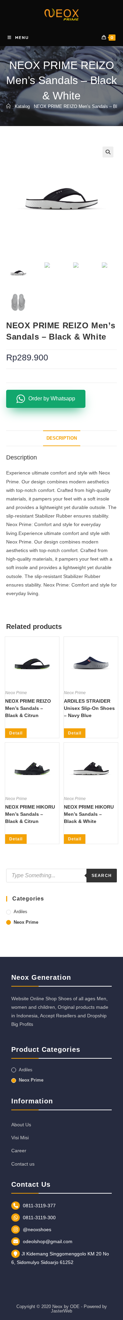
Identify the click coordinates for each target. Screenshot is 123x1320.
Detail (16, 733)
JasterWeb (61, 1311)
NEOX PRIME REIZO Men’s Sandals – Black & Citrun (28, 708)
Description (61, 438)
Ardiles (20, 911)
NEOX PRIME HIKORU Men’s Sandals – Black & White (89, 814)
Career (18, 1150)
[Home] (8, 106)
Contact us (23, 1164)
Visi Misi (20, 1137)
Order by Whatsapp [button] (51, 398)
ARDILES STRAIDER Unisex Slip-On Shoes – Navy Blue (89, 708)
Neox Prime (16, 692)
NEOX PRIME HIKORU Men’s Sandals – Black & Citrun (30, 814)
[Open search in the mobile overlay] (61, 875)
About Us (21, 1124)
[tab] (61, 438)
